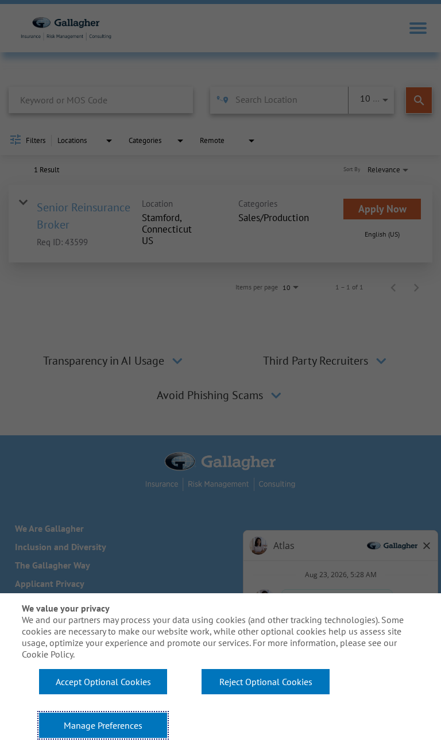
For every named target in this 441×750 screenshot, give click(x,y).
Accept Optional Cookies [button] (103, 681)
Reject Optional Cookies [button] (265, 681)
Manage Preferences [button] (103, 725)
